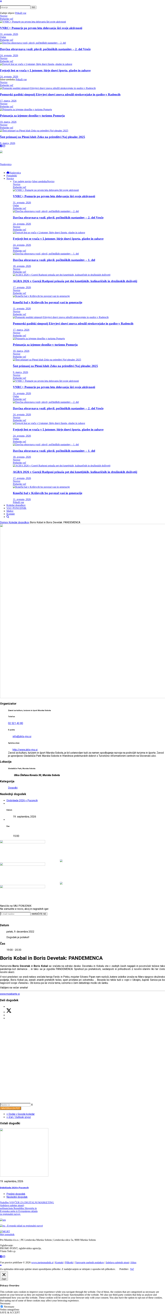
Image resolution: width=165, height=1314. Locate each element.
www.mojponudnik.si (42, 1262)
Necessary (9, 1306)
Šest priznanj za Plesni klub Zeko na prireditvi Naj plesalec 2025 (42, 137)
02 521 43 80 (15, 723)
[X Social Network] (8, 1012)
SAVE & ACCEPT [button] (10, 1312)
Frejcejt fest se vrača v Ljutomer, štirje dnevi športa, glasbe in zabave (45, 70)
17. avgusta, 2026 (22, 287)
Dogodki (13, 787)
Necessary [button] (5, 1303)
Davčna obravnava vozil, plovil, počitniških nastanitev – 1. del (54, 260)
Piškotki (69, 1262)
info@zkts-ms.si (22, 736)
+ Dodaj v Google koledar (20, 1114)
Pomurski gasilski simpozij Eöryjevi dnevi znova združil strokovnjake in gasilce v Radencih (60, 94)
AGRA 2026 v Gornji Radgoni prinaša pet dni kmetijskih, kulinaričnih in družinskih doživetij (75, 281)
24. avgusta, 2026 (9, 55)
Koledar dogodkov (19, 522)
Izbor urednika (39, 181)
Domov (4, 522)
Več (132, 1269)
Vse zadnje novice (22, 181)
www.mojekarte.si (10, 993)
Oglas (3, 37)
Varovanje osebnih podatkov (89, 1262)
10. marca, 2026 (8, 121)
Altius (133, 1262)
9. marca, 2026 (7, 143)
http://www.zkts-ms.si (25, 749)
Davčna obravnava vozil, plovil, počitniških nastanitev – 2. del (45, 49)
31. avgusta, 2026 (9, 34)
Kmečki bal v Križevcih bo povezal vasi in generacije (47, 302)
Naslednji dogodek (17, 1197)
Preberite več (6, 18)
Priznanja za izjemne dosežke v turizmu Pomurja (32, 115)
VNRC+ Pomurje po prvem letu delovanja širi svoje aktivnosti (41, 28)
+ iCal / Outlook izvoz (18, 1117)
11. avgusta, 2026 (22, 308)
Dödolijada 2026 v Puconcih (22, 800)
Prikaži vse (20, 13)
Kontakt (59, 1262)
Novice (3, 16)
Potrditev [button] (124, 1269)
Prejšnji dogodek (15, 1193)
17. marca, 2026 (8, 100)
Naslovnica (5, 164)
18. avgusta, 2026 (22, 266)
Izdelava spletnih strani (117, 1262)
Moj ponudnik (7, 1234)
